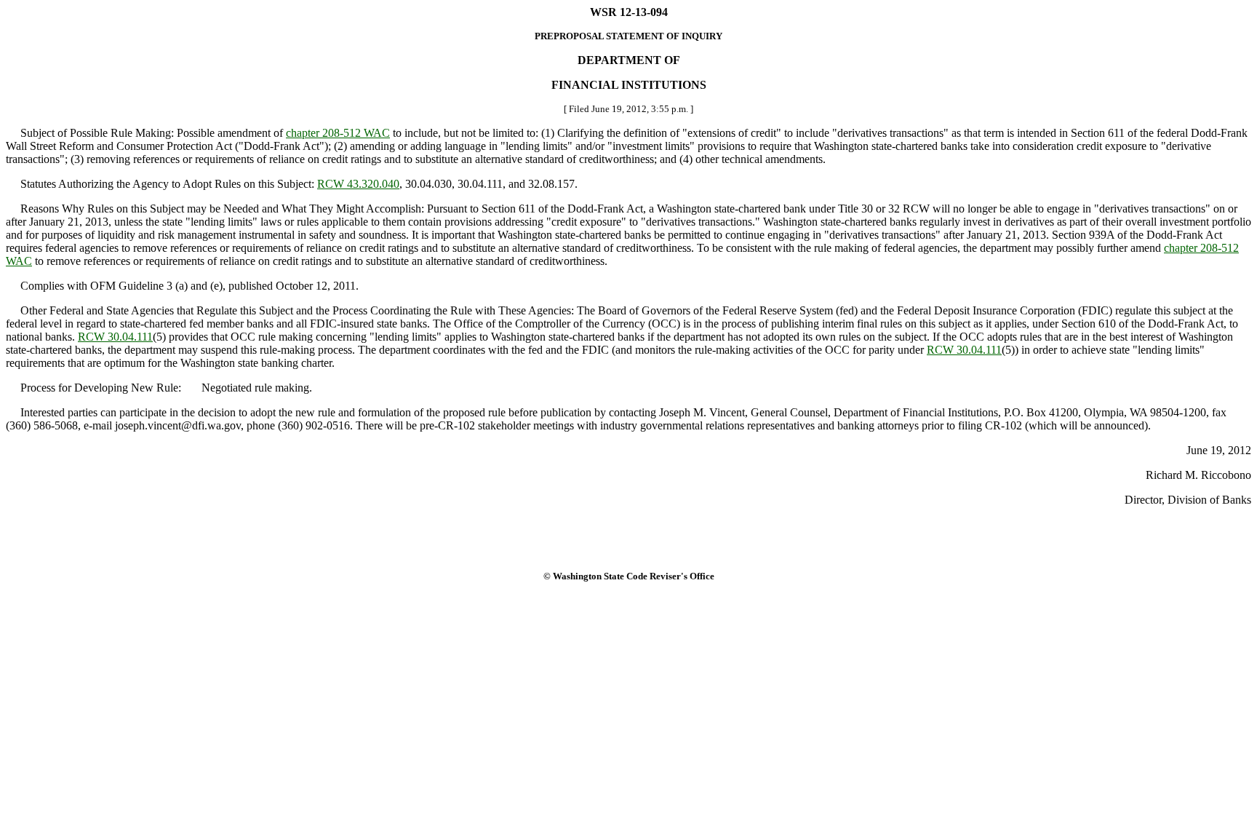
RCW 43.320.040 (358, 184)
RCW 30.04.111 (115, 336)
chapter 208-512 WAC (338, 133)
